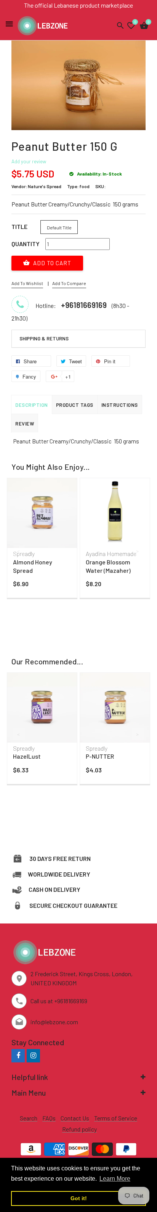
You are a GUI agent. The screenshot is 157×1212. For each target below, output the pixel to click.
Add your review (28, 161)
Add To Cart (51, 262)
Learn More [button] (114, 1178)
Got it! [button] (78, 1198)
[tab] (78, 339)
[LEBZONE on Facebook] (18, 1055)
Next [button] (138, 551)
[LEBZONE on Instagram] (33, 1055)
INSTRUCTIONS (119, 405)
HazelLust (27, 756)
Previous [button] (19, 551)
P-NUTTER (100, 756)
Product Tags (74, 405)
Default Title (59, 227)
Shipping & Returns (44, 338)
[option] (42, 540)
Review (24, 424)
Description (31, 405)
